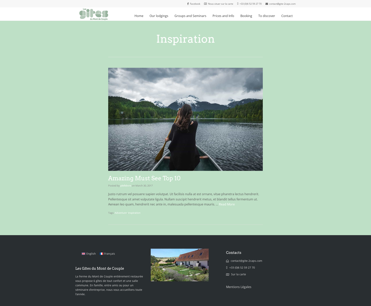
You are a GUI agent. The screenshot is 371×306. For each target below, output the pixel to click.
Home (138, 16)
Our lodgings (159, 16)
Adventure (121, 212)
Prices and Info (223, 16)
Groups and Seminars (190, 16)
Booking (246, 16)
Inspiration (134, 212)
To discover (266, 16)
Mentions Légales (238, 287)
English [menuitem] (91, 253)
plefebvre (125, 185)
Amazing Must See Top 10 (144, 178)
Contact (287, 16)
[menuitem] (89, 253)
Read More (227, 204)
